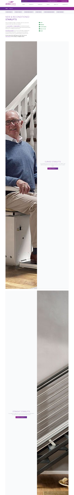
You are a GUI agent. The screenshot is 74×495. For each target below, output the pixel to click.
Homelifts (40, 4)
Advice (48, 4)
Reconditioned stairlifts (9, 30)
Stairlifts (31, 4)
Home (23, 4)
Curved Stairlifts (53, 162)
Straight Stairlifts (21, 411)
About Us (56, 4)
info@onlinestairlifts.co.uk (53, 1)
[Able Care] (10, 3)
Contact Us (64, 4)
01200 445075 (65, 1)
